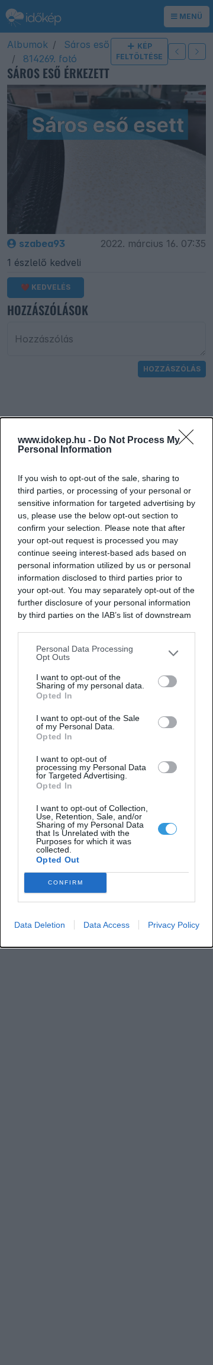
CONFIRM (65, 882)
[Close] (190, 441)
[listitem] (106, 653)
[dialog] (106, 682)
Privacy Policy (173, 925)
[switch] (167, 681)
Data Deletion (39, 925)
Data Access (106, 925)
